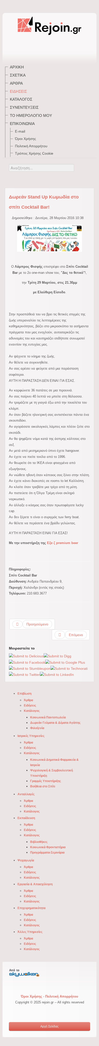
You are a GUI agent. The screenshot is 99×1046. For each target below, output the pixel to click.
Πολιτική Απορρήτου (31, 146)
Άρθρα (16, 83)
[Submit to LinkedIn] (57, 675)
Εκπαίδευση (26, 818)
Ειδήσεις (18, 91)
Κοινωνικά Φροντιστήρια (47, 847)
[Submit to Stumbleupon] (30, 668)
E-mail (20, 131)
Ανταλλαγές (26, 794)
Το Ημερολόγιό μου (31, 115)
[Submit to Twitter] (24, 675)
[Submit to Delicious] (26, 656)
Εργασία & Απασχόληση (35, 884)
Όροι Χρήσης (25, 139)
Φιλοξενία (37, 728)
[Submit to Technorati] (69, 668)
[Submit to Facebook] (27, 662)
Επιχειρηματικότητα (31, 908)
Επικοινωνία (22, 123)
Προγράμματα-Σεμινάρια (47, 852)
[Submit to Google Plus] (65, 662)
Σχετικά (18, 75)
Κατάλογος (21, 99)
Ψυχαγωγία (26, 860)
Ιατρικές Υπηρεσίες (31, 736)
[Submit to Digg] (57, 656)
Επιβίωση (24, 693)
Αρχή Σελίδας (49, 1026)
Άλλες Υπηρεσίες (30, 932)
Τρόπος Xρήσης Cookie (34, 153)
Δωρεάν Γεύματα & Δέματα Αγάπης (55, 723)
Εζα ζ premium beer (62, 543)
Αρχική (17, 67)
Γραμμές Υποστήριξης (45, 781)
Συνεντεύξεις (24, 107)
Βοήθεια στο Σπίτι (42, 786)
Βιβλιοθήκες (38, 842)
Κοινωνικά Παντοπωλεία (48, 717)
